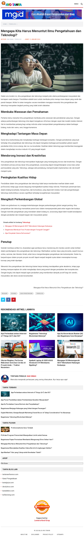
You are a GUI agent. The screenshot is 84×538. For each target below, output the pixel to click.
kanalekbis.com (8, 491)
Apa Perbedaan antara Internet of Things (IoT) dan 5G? (31, 392)
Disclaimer (35, 534)
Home (5, 24)
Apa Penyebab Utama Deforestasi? (17, 233)
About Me (24, 534)
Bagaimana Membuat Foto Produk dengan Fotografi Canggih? (27, 230)
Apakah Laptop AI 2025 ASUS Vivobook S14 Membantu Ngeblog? (41, 362)
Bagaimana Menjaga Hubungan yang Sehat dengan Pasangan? (23, 408)
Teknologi (12, 24)
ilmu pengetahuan (26, 293)
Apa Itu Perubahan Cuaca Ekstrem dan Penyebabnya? (20, 404)
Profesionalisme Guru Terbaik (22, 428)
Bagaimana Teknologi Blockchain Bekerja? (16, 417)
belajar (4, 293)
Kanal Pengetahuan (9, 479)
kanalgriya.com (8, 483)
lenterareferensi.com (10, 474)
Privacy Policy (48, 534)
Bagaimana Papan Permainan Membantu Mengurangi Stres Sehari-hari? (27, 439)
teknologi (39, 293)
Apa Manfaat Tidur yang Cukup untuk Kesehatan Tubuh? (21, 452)
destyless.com (8, 487)
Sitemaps (60, 534)
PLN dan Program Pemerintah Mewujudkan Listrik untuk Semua (24, 435)
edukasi (13, 293)
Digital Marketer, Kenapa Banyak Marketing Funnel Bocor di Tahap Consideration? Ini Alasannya (35, 413)
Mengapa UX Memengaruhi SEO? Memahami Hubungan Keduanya (28, 226)
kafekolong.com (8, 495)
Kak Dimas (10, 39)
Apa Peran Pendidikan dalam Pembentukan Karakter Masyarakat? (25, 400)
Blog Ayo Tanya (44, 530)
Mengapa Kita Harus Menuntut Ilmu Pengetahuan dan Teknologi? (24, 444)
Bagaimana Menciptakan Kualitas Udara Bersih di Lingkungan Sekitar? (26, 448)
